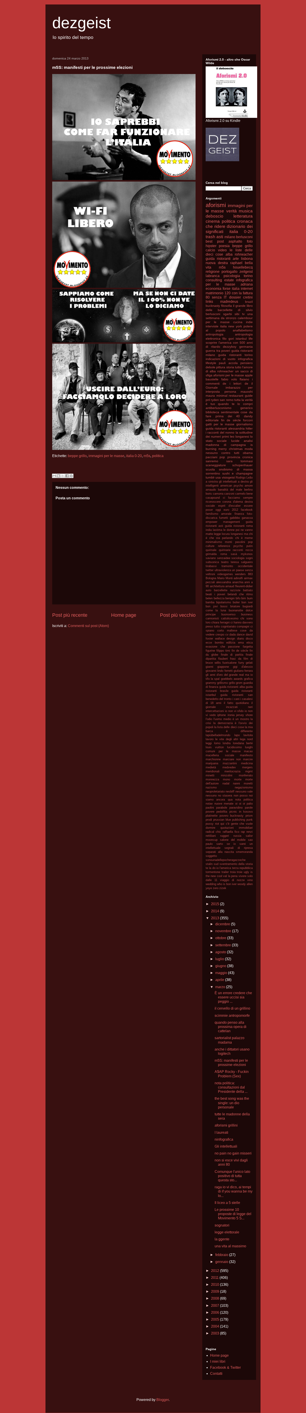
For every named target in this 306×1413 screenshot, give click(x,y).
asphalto (235, 241)
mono (226, 779)
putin (249, 546)
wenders (240, 574)
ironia (231, 715)
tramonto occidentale (237, 566)
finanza (239, 513)
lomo (217, 743)
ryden (215, 400)
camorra (218, 493)
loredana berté (243, 743)
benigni (230, 598)
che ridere (215, 226)
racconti (238, 550)
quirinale (211, 550)
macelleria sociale (220, 755)
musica (246, 211)
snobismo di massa (236, 469)
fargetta (248, 646)
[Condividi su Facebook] (67, 476)
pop (222, 457)
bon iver (247, 602)
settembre (223, 945)
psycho (238, 546)
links (209, 301)
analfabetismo (243, 330)
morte (237, 779)
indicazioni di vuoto (220, 359)
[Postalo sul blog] (58, 476)
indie (249, 322)
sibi (237, 314)
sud (216, 864)
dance (241, 634)
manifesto (246, 755)
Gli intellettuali (226, 1146)
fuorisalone (229, 662)
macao (248, 751)
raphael (236, 263)
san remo (226, 400)
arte (236, 259)
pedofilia (221, 811)
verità (231, 211)
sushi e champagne (237, 473)
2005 (215, 1319)
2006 (215, 1312)
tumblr (210, 477)
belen (209, 598)
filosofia (226, 305)
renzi (249, 831)
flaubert (223, 658)
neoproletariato (215, 791)
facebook (247, 509)
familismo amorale (218, 513)
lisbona (247, 259)
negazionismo (244, 787)
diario (240, 638)
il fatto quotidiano (236, 703)
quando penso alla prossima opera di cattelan (230, 1027)
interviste (212, 326)
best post (215, 241)
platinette (212, 815)
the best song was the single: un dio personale (232, 1103)
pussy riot (212, 823)
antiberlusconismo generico (229, 408)
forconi (248, 420)
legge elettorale (227, 1232)
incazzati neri (239, 707)
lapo (237, 735)
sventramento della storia (236, 864)
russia (237, 835)
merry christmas (230, 449)
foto (250, 241)
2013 (215, 918)
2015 (215, 904)
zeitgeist (246, 271)
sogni (249, 558)
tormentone (213, 872)
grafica (248, 678)
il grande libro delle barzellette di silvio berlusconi (229, 310)
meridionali (213, 771)
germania (246, 346)
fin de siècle (231, 420)
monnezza (212, 779)
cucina (237, 322)
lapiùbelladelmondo (218, 735)
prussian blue (222, 819)
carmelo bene (244, 493)
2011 (215, 1278)
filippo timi (223, 650)
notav (209, 803)
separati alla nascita (220, 852)
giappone (223, 666)
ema (241, 642)
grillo (232, 682)
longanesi (237, 534)
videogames (225, 574)
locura (226, 534)
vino (250, 880)
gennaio (222, 1262)
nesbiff (230, 791)
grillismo (222, 682)
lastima (217, 530)
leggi (209, 743)
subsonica (212, 562)
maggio (221, 973)
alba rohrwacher (239, 254)
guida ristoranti (218, 259)
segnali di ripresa (238, 847)
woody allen (245, 884)
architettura (217, 586)
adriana (247, 284)
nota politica (244, 799)
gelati (249, 662)
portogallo (229, 271)
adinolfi (238, 578)
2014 (215, 911)
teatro (224, 562)
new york (235, 326)
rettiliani (211, 835)
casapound (213, 497)
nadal (225, 783)
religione (213, 271)
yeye (209, 888)
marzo (220, 987)
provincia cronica (240, 457)
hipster (211, 246)
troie (239, 872)
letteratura (243, 216)
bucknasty (213, 305)
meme (249, 538)
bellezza (219, 598)
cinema (213, 221)
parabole (221, 807)
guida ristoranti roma (239, 525)
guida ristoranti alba (232, 686)
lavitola (248, 735)
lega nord (246, 739)
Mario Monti (225, 578)
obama (248, 453)
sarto (219, 843)
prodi (209, 819)
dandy (248, 416)
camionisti (212, 618)
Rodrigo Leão (244, 477)
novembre (223, 931)
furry (241, 662)
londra (227, 743)
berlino (248, 489)
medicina (247, 763)
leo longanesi (239, 436)
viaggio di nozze (232, 880)
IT (225, 297)
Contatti (216, 1373)
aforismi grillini (226, 1125)
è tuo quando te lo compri (229, 404)
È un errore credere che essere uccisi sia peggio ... (233, 997)
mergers (247, 767)
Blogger (162, 1400)
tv (243, 314)
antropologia (214, 334)
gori (231, 338)
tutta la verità (243, 400)
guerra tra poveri (218, 350)
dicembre (223, 924)
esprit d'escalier (229, 505)
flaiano (244, 379)
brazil (249, 301)
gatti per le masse (220, 424)
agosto (221, 952)
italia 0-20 (134, 456)
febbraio (222, 1255)
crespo (219, 634)
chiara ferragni (220, 622)
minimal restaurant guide (234, 395)
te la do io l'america (218, 868)
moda (249, 449)
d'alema (238, 501)
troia (233, 872)
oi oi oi (240, 803)
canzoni (229, 493)
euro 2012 (231, 509)
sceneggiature (216, 465)
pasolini (240, 542)
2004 (215, 1326)
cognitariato (228, 626)
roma (223, 554)
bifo (238, 598)
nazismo (211, 787)
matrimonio (214, 293)
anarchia (237, 582)
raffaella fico (231, 831)
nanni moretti (243, 783)
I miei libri (217, 1361)
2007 (215, 1305)
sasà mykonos (242, 554)
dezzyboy (229, 346)
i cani (236, 699)
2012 (215, 1271)
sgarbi (227, 314)
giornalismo (244, 424)
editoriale (212, 420)
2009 (215, 1291)
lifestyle (211, 363)
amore (249, 485)
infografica (245, 359)
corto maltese (227, 630)
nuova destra (217, 263)
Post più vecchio (178, 615)
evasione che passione (223, 646)
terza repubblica (242, 868)
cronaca (245, 221)
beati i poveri (215, 594)
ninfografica (224, 1139)
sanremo (212, 461)
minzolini (226, 775)
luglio (220, 959)
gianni (209, 666)
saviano (211, 558)
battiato (248, 590)
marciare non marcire (238, 759)
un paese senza (242, 570)
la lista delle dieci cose (229, 727)
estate (229, 280)
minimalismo (214, 542)
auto (208, 590)
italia (223, 326)
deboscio (214, 216)
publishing (238, 819)
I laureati (221, 1132)
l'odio (209, 719)
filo (224, 338)
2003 (215, 1333)
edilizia (230, 642)
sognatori (222, 1225)
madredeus (229, 301)
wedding (211, 884)
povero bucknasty (232, 815)
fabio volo (229, 379)
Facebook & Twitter (225, 1367)
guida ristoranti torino (235, 355)
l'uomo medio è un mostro (231, 719)
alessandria (223, 582)
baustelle (212, 379)
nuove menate (223, 803)
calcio (210, 250)
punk (249, 819)
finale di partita (232, 654)
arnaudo (211, 489)
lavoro (209, 739)
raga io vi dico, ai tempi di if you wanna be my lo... (233, 1191)
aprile (220, 980)
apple (249, 375)
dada (232, 634)
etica (249, 642)
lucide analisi (242, 441)
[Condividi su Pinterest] (71, 476)
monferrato (246, 775)
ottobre (221, 938)
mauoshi (247, 391)
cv (226, 634)
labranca (213, 276)
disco (249, 638)
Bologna (211, 578)
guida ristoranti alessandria (225, 428)
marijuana (212, 763)
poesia (224, 246)
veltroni (210, 574)
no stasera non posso (233, 795)
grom (239, 682)
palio (250, 803)
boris (209, 493)
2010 (215, 1284)
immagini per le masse (106, 456)
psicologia (232, 276)
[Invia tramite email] (54, 476)
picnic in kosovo (241, 811)
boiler (236, 602)
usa (218, 477)
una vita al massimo (230, 1246)
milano (229, 237)
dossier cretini (241, 297)
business (247, 614)
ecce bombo (215, 642)
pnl (208, 400)
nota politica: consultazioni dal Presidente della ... (231, 1087)
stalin (209, 864)
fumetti (223, 517)
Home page (123, 615)
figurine (210, 650)
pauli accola (228, 363)
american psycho (231, 485)
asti (219, 236)
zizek (222, 888)
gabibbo (235, 517)
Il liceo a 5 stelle (227, 1203)
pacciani (211, 457)
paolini (210, 807)
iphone (221, 715)
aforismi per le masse (228, 375)
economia (213, 288)
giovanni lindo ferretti (219, 670)
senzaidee (223, 558)
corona (226, 501)
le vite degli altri (226, 739)
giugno (221, 966)
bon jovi (212, 606)
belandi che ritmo (240, 594)
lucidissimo (234, 747)
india (209, 530)
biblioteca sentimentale (222, 412)
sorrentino (213, 473)
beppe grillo (77, 456)
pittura (220, 367)
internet (247, 288)
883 (250, 574)
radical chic (213, 831)
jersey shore (244, 715)
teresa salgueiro (242, 562)
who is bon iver (227, 884)
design (230, 638)
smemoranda (244, 852)
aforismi (216, 205)
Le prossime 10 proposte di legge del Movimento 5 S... (233, 1214)
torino (248, 276)
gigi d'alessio (243, 666)
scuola (210, 469)
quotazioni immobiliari (236, 827)
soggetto (211, 856)
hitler (249, 428)
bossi (223, 606)
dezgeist (81, 23)
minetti (210, 775)
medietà (211, 767)
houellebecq (243, 267)
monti (228, 542)
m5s (147, 456)
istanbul (241, 338)
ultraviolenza (223, 570)
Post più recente (69, 615)
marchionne (213, 759)
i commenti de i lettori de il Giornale (229, 383)
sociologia (237, 558)
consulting (214, 280)
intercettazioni (215, 711)
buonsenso (228, 614)
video (222, 250)
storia (230, 367)
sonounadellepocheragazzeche (226, 860)
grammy (211, 682)
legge (217, 534)
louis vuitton (215, 747)
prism (249, 815)
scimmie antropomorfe (232, 1015)
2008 (215, 1298)
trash (210, 236)
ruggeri (224, 835)
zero (215, 888)
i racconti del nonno (220, 432)
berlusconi (244, 237)
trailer (225, 872)
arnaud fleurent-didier (239, 586)
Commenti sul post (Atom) (88, 626)
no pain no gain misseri (233, 1153)
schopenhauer (242, 465)
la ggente (222, 1239)
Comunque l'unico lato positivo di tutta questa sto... (232, 1176)
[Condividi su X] (62, 476)
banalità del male (230, 489)
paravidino (236, 807)
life (251, 338)
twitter (209, 570)
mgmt (249, 771)
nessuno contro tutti (222, 453)
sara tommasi (239, 461)
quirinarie (225, 550)
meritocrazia (232, 771)
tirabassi (211, 566)
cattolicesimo (229, 618)
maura (210, 395)
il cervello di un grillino (232, 1008)
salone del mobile (233, 839)
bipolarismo (223, 602)
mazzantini (230, 763)
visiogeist (228, 477)
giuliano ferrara (243, 670)
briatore (235, 606)
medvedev (229, 767)
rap (243, 831)
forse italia (231, 288)
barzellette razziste (227, 590)
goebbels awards (232, 678)
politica (158, 456)
